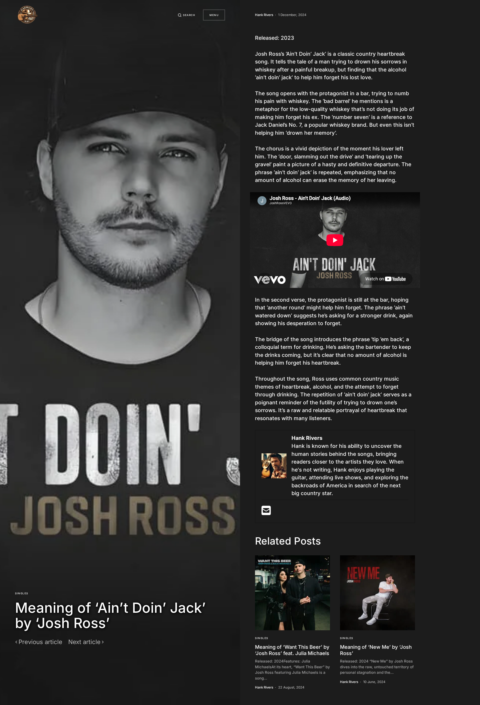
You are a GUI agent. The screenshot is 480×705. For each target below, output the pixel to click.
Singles (21, 593)
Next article (84, 642)
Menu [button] (214, 14)
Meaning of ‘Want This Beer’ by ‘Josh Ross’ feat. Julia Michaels (292, 650)
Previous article (40, 642)
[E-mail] (266, 512)
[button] (186, 15)
